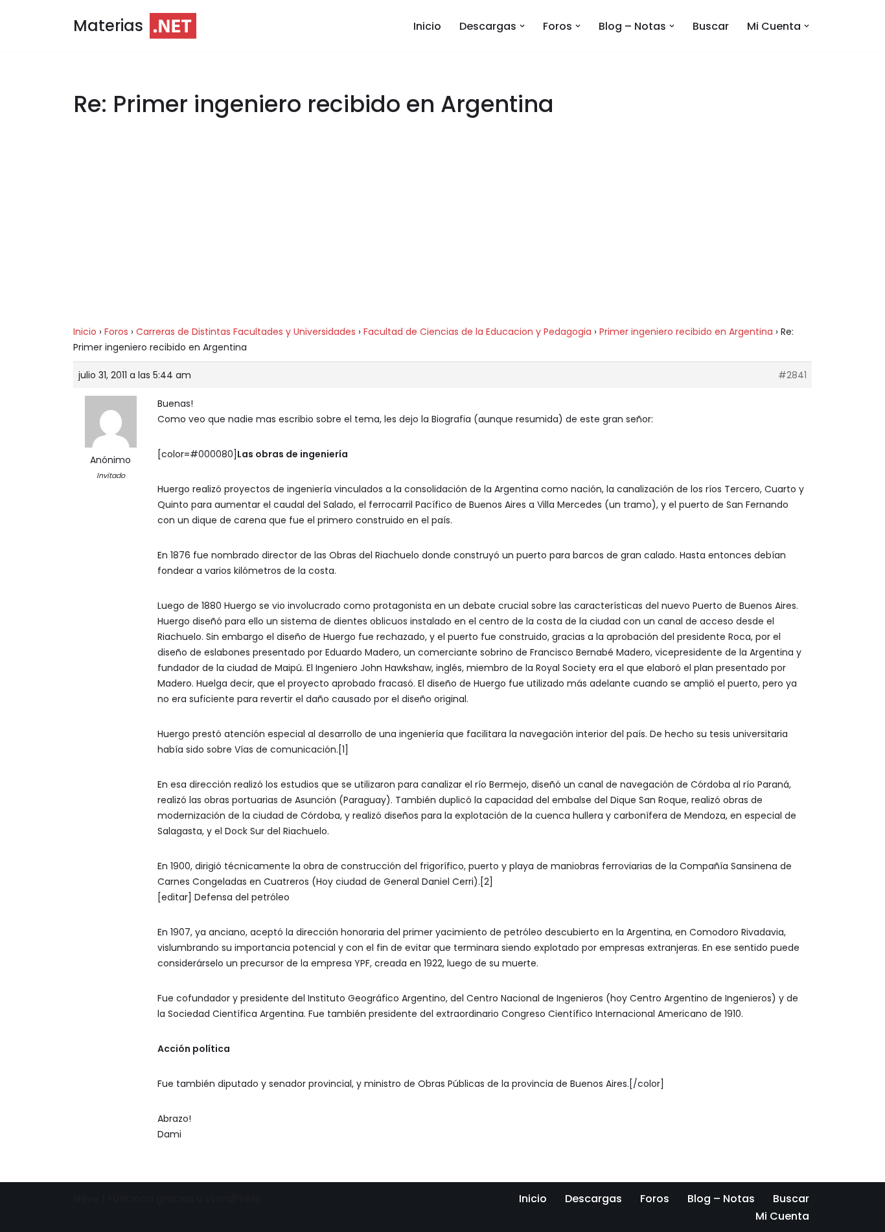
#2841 (792, 375)
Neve (86, 1198)
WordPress (233, 1198)
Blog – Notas (721, 1198)
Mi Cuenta (782, 1216)
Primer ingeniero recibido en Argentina (686, 331)
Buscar (711, 26)
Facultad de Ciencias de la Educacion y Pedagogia (477, 331)
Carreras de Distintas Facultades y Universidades (246, 331)
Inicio (427, 26)
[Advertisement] (442, 228)
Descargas (593, 1198)
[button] (522, 26)
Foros (116, 331)
